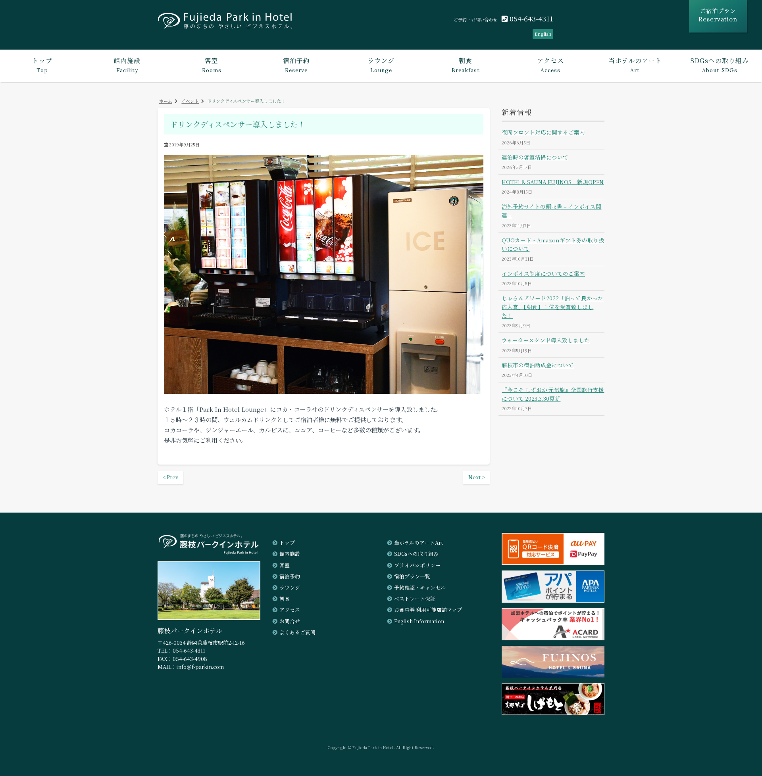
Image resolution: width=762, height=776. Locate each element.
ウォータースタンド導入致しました (546, 340)
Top (42, 64)
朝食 (284, 598)
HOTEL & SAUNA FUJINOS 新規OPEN (553, 182)
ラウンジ (289, 587)
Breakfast (466, 64)
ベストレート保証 (414, 598)
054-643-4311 (530, 18)
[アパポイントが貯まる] (553, 600)
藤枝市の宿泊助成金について (538, 365)
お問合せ (289, 621)
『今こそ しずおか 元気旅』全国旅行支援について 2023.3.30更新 (553, 394)
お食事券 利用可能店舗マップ (428, 609)
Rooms (211, 64)
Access (550, 64)
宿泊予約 (289, 576)
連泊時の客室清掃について (535, 157)
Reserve (296, 64)
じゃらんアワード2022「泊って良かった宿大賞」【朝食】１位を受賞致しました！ (552, 306)
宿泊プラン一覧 (412, 576)
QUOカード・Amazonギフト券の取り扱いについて (553, 244)
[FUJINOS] (553, 675)
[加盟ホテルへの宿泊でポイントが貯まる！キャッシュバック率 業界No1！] (553, 638)
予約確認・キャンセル (420, 587)
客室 (284, 565)
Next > (476, 477)
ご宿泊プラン (717, 14)
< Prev (170, 477)
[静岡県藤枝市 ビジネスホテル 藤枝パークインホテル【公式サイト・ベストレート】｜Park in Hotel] (225, 23)
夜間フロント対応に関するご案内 (543, 132)
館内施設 (289, 553)
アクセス (289, 609)
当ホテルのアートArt (418, 542)
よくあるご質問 (297, 632)
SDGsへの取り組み (416, 553)
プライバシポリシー (417, 565)
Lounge (381, 64)
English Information (419, 621)
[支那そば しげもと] (553, 712)
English (543, 34)
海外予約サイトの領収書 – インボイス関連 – (551, 210)
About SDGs (720, 64)
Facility (127, 64)
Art (635, 64)
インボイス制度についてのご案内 (543, 273)
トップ (287, 542)
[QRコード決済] (553, 562)
